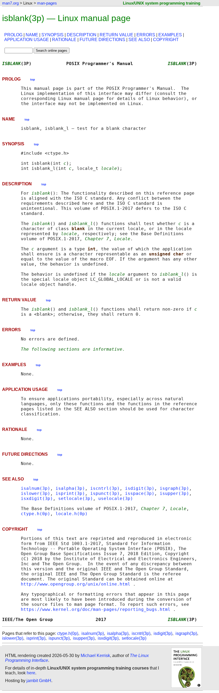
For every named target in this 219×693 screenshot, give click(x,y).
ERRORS (145, 35)
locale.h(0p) (72, 513)
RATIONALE (64, 39)
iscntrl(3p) (105, 488)
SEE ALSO (139, 39)
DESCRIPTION (81, 35)
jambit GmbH (38, 680)
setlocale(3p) (75, 498)
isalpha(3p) (70, 488)
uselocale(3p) (115, 498)
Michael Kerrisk (95, 655)
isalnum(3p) (35, 488)
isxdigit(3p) (37, 498)
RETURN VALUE (116, 35)
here (31, 673)
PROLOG (13, 35)
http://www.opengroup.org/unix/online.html (75, 584)
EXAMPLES (170, 35)
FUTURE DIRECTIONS (102, 39)
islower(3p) (35, 493)
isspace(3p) (139, 493)
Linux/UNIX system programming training (161, 3)
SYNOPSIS (52, 35)
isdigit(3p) (139, 488)
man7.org (10, 3)
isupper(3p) (174, 493)
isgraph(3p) (174, 488)
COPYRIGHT (166, 39)
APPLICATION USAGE (26, 39)
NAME (32, 35)
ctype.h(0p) (35, 513)
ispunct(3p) (105, 493)
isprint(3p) (70, 493)
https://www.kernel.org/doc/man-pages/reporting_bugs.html (95, 609)
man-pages (47, 3)
